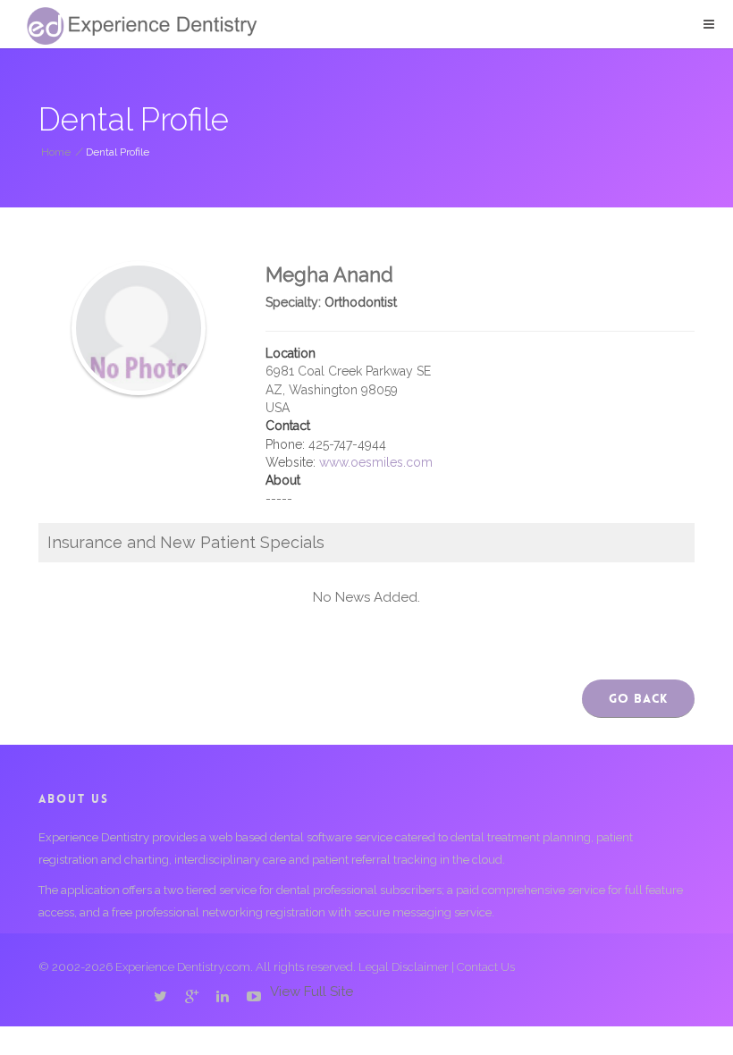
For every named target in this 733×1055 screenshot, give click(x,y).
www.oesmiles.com (376, 462)
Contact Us (486, 967)
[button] (709, 24)
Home (56, 152)
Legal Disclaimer (403, 967)
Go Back (638, 698)
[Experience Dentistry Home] (142, 26)
